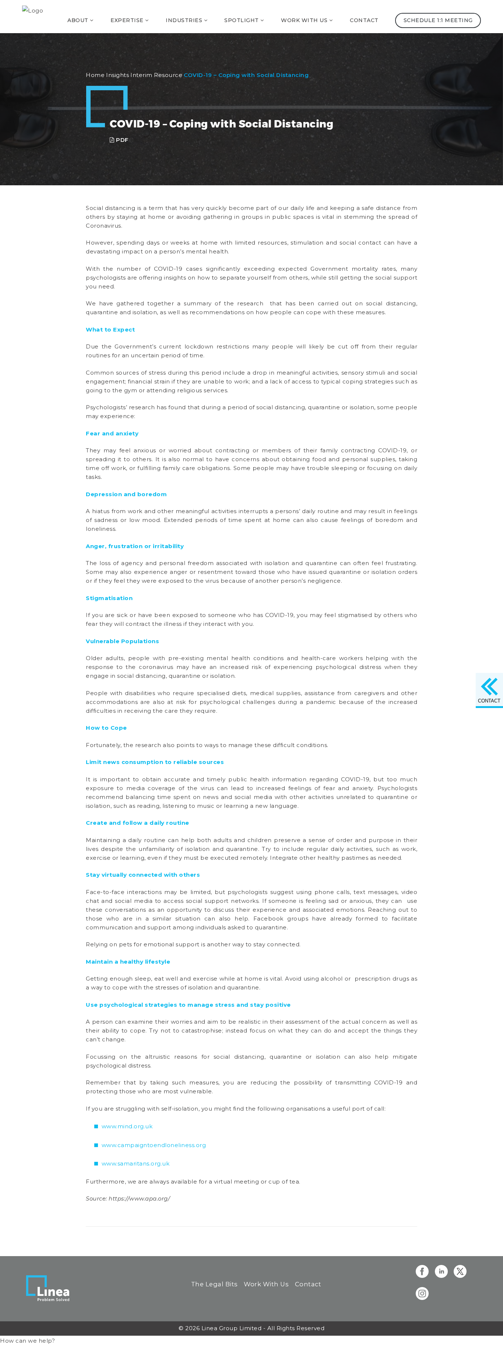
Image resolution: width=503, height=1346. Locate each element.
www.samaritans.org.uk (136, 1163)
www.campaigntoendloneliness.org (154, 1145)
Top (485, 1328)
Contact (364, 20)
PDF (122, 139)
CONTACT (489, 701)
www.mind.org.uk (127, 1126)
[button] (27, 1340)
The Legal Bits (214, 1284)
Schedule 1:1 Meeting (437, 20)
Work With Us (266, 1284)
